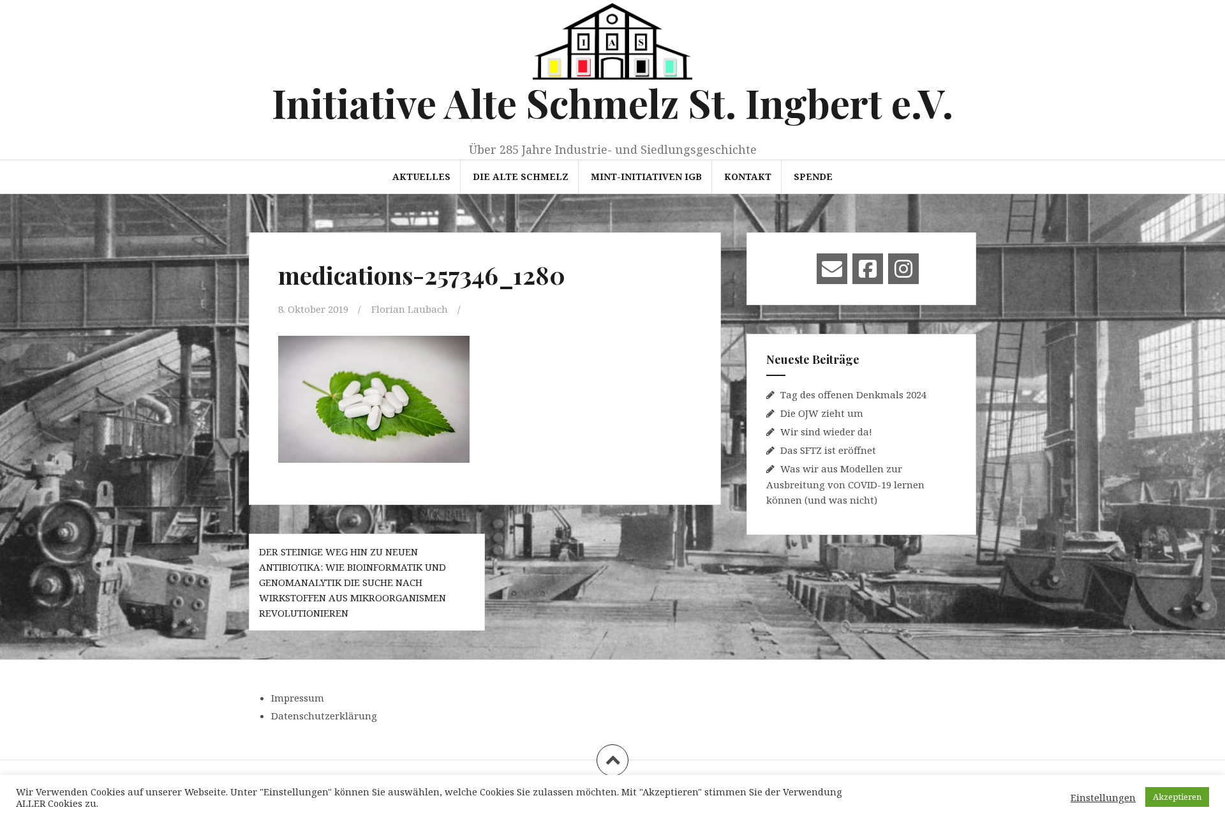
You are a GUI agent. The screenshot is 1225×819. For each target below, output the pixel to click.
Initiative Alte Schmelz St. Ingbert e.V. (612, 102)
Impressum (297, 697)
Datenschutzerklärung (324, 715)
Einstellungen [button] (1103, 797)
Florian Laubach (409, 309)
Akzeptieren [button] (1177, 796)
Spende (813, 176)
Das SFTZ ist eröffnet (828, 450)
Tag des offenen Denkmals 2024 (853, 394)
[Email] (832, 268)
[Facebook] (867, 268)
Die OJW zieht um (821, 413)
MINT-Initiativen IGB (646, 176)
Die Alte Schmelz (520, 176)
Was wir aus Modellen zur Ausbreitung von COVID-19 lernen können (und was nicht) (845, 484)
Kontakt (747, 176)
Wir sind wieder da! (826, 431)
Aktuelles (421, 176)
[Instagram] (903, 268)
